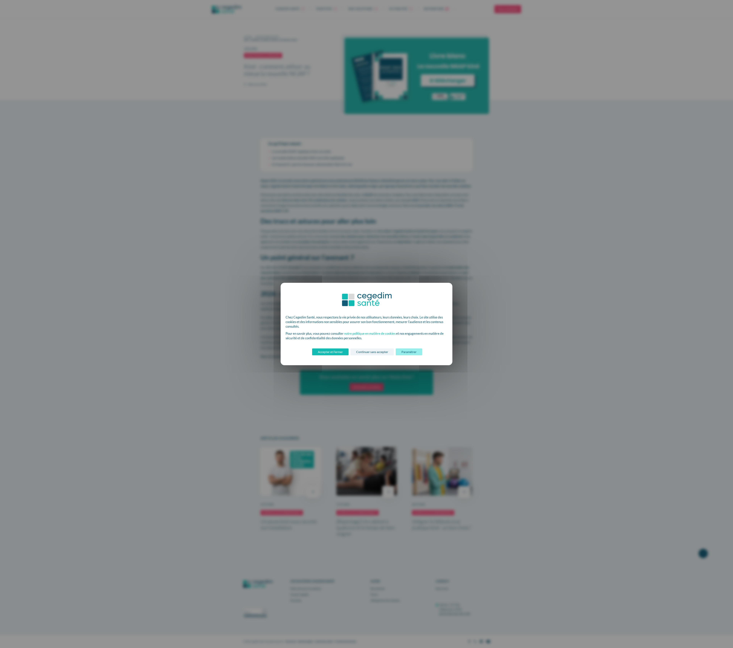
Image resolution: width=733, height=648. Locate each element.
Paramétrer (409, 352)
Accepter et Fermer (330, 352)
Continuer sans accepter (372, 352)
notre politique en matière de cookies (370, 333)
